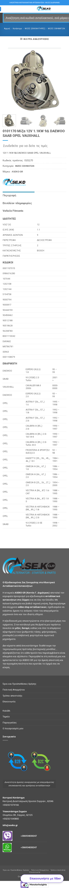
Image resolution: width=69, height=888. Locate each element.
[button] (34, 39)
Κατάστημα (17, 28)
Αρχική (7, 28)
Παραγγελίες (10, 722)
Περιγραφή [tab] (9, 195)
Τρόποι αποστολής (12, 695)
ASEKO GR (17, 171)
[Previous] (8, 79)
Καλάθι (6, 710)
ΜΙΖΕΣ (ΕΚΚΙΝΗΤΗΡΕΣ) (35, 28)
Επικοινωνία (9, 701)
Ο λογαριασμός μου (13, 728)
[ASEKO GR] (16, 182)
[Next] (61, 79)
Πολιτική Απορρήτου (14, 689)
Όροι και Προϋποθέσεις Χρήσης (19, 684)
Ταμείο (6, 716)
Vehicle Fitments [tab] (13, 210)
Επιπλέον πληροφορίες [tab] (17, 203)
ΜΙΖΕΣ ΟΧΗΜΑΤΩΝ (56, 28)
